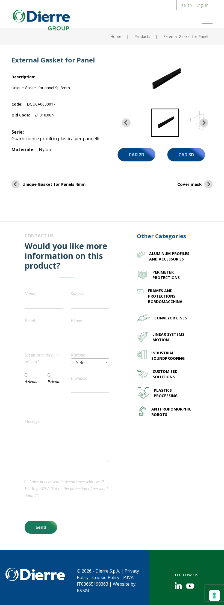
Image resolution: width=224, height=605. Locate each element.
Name (30, 294)
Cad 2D (136, 155)
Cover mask (189, 184)
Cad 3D (186, 155)
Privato (54, 381)
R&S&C (84, 591)
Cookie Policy (105, 577)
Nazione (78, 355)
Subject (77, 294)
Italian (186, 5)
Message (32, 421)
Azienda (32, 381)
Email (30, 320)
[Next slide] (203, 122)
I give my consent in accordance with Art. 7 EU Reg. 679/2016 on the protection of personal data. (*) (66, 489)
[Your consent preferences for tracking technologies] (214, 595)
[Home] (40, 19)
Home (115, 36)
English (202, 5)
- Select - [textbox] (82, 363)
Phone (76, 320)
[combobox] (90, 362)
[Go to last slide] (126, 122)
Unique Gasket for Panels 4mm (54, 184)
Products (142, 36)
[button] (165, 123)
